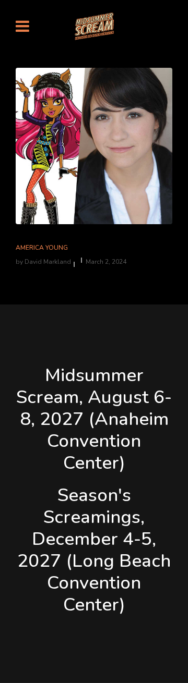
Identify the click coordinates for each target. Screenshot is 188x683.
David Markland (48, 262)
